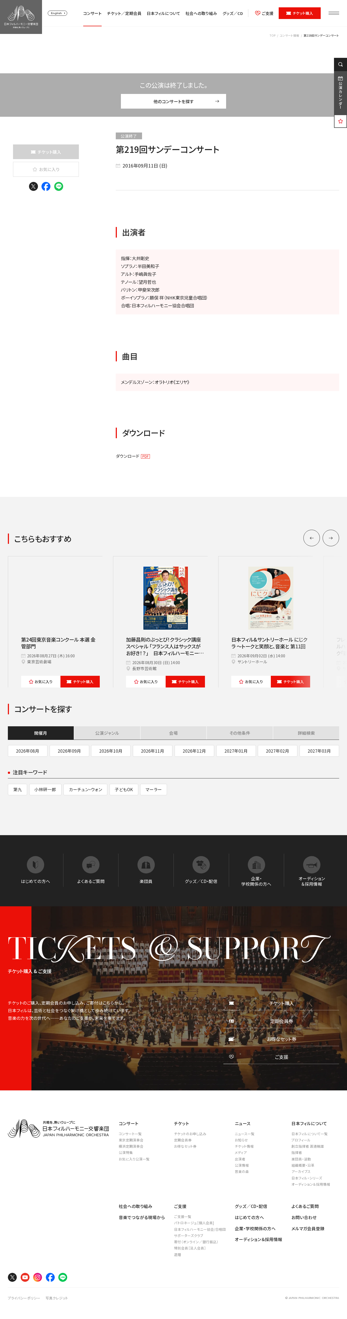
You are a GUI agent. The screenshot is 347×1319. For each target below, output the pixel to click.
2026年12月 (194, 751)
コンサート (92, 13)
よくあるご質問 (305, 1206)
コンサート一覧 (130, 1133)
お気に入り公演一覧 (134, 1159)
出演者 (240, 1159)
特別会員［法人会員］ (190, 1248)
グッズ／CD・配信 (251, 1206)
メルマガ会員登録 (307, 1228)
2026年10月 (111, 751)
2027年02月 (277, 751)
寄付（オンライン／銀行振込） (196, 1241)
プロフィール (301, 1140)
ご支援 (267, 13)
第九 (17, 789)
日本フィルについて (163, 13)
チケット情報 (244, 1146)
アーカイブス (301, 1171)
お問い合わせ (304, 1217)
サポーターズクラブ (188, 1235)
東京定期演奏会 (131, 1140)
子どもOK (124, 789)
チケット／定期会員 (124, 13)
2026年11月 (152, 751)
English (56, 13)
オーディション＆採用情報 (310, 1184)
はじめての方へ (249, 1217)
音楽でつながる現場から (142, 1217)
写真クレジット (57, 1298)
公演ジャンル (107, 733)
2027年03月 (319, 751)
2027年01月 (236, 751)
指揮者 (296, 1152)
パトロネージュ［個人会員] (194, 1222)
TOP (272, 35)
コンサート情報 (289, 35)
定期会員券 (183, 1140)
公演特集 (126, 1152)
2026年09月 (69, 751)
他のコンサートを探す (173, 101)
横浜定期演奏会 (131, 1146)
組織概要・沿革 (302, 1165)
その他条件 (239, 733)
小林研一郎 (45, 789)
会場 (173, 733)
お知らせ (241, 1140)
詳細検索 (306, 733)
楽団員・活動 (301, 1159)
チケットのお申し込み (190, 1133)
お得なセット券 (185, 1146)
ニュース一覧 (245, 1133)
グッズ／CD (233, 13)
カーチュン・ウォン (85, 789)
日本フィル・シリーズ (306, 1178)
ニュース (242, 1123)
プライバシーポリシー (24, 1298)
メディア (241, 1152)
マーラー (154, 789)
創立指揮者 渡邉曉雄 (307, 1146)
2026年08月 (27, 751)
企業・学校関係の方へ (255, 1228)
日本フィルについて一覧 (309, 1133)
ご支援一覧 (182, 1216)
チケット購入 (303, 13)
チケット (83, 681)
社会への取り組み (201, 13)
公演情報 (242, 1165)
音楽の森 (242, 1171)
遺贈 (177, 1254)
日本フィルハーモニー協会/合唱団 (200, 1229)
